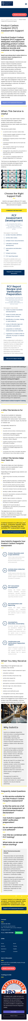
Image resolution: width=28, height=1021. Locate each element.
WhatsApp (19, 932)
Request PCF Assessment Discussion (14, 272)
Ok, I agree (13, 1011)
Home (2, 19)
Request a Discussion (19, 14)
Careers (3, 951)
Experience (3, 948)
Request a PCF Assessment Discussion (13, 102)
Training (15, 946)
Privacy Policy (14, 1015)
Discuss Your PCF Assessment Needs (13, 532)
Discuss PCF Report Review (14, 358)
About (14, 943)
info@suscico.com (5, 930)
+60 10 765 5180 (9, 932)
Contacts (15, 951)
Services (3, 946)
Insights (15, 948)
